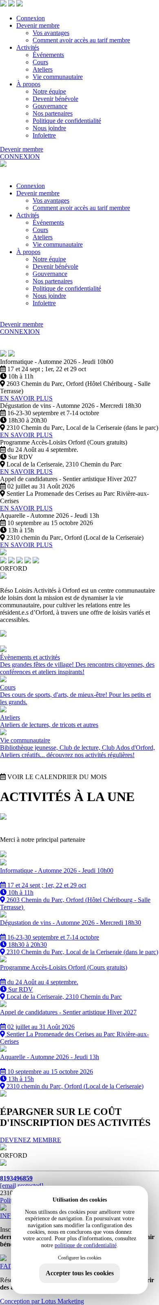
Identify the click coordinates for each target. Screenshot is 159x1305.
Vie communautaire (58, 76)
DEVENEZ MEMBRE (30, 1139)
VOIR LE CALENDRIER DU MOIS (56, 776)
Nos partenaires (53, 113)
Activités (27, 47)
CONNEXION (20, 156)
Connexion (30, 18)
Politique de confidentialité (67, 120)
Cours (40, 62)
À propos (28, 84)
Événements (48, 54)
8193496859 (16, 1178)
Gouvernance (50, 106)
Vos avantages (51, 32)
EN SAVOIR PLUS (26, 398)
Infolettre (44, 135)
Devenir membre (38, 25)
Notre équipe (49, 91)
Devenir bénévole (55, 98)
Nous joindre (49, 128)
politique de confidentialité (86, 1245)
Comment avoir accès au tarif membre (81, 40)
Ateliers (43, 69)
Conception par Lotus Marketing (42, 1301)
